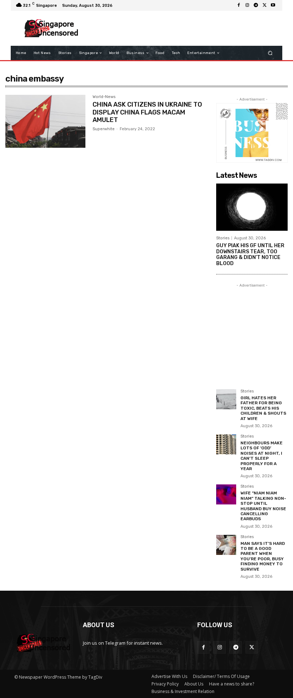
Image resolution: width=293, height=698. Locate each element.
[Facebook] (238, 5)
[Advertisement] (180, 28)
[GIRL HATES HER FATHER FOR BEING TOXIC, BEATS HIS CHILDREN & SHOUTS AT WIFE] (226, 399)
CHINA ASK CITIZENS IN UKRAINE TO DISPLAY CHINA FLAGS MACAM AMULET (147, 112)
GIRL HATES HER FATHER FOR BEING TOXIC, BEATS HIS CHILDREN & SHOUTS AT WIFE (263, 408)
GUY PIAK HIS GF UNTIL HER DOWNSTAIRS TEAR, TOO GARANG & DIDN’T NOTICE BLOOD (250, 255)
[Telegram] (256, 5)
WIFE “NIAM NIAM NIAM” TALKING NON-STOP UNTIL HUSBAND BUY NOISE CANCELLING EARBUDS (263, 505)
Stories (222, 238)
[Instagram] (247, 5)
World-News (104, 97)
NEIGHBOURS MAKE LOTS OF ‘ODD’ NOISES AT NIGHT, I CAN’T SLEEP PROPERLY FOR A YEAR (261, 455)
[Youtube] (273, 5)
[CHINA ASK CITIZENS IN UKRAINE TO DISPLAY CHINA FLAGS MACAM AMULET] (45, 121)
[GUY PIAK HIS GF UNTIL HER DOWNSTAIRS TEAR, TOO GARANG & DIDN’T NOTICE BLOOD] (252, 207)
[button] (270, 53)
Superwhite (104, 129)
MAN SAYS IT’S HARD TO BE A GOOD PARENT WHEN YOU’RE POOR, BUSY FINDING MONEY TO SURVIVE (262, 556)
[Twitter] (264, 5)
